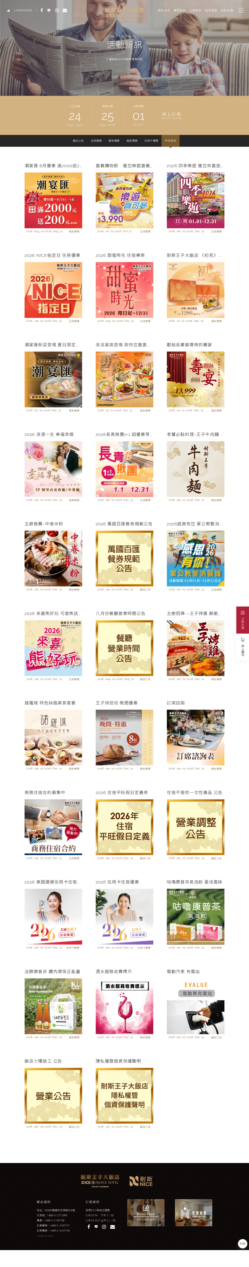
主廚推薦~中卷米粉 (44, 523)
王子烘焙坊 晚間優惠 (117, 702)
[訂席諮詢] (195, 737)
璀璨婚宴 (211, 10)
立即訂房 (242, 623)
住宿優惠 (96, 140)
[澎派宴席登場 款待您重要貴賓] (124, 379)
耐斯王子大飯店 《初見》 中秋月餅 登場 (195, 255)
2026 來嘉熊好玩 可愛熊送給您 (53, 613)
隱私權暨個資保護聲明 (118, 1061)
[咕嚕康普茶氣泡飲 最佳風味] (195, 917)
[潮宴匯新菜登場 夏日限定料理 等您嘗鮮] (53, 379)
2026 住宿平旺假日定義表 (122, 792)
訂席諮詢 (176, 702)
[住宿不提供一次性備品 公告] (195, 827)
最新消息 (164, 10)
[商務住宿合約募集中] (53, 827)
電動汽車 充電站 (183, 971)
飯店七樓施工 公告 (43, 1061)
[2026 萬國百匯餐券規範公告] (124, 558)
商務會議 (227, 10)
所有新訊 (170, 140)
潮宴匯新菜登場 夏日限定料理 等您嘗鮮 (53, 344)
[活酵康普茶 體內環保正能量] (53, 1006)
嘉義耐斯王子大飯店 (124, 14)
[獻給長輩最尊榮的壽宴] (195, 379)
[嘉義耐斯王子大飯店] (9, 10)
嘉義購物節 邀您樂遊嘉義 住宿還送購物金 (124, 165)
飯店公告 (78, 140)
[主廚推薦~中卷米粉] (53, 558)
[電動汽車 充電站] (195, 1006)
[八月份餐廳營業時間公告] (124, 648)
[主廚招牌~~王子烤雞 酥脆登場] (195, 648)
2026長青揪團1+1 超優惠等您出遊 (124, 434)
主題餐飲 (195, 10)
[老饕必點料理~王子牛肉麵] (195, 469)
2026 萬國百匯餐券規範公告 (124, 523)
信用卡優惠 (151, 140)
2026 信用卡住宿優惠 (117, 882)
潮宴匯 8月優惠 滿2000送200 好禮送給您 (53, 165)
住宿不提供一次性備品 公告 (195, 792)
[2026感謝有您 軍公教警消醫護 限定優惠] (195, 558)
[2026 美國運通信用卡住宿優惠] (53, 917)
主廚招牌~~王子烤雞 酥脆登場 (195, 613)
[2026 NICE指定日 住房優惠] (53, 290)
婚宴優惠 (132, 140)
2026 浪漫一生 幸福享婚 (49, 434)
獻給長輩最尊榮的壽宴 (189, 344)
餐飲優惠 (114, 140)
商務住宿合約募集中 (45, 792)
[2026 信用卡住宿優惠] (124, 917)
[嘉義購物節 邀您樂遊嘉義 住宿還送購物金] (124, 200)
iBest (50, 1236)
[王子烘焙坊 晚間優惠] (124, 737)
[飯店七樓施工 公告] (53, 1096)
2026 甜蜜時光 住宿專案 (120, 255)
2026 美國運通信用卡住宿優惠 (53, 882)
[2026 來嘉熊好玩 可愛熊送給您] (53, 648)
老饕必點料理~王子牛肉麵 (193, 434)
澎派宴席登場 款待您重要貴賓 (124, 344)
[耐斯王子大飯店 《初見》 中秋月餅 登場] (195, 290)
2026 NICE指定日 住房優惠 (52, 255)
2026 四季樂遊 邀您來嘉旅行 (195, 165)
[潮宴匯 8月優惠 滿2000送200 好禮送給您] (53, 200)
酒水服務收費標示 (114, 971)
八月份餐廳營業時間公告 (121, 613)
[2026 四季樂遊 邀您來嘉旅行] (195, 200)
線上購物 (242, 650)
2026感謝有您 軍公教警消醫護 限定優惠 (195, 523)
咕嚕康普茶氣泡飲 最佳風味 (195, 882)
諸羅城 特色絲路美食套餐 (50, 702)
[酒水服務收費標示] (124, 1006)
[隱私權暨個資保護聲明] (124, 1096)
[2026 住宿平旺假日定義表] (124, 827)
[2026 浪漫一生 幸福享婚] (53, 469)
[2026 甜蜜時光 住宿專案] (124, 290)
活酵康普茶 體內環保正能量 (52, 971)
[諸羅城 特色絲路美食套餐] (53, 737)
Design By (42, 1236)
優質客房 (180, 10)
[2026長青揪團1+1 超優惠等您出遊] (124, 469)
